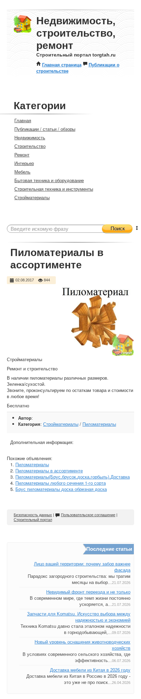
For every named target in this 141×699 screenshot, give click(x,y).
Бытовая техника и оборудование (49, 180)
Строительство (30, 146)
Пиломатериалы (99, 424)
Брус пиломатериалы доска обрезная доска (61, 489)
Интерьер (24, 163)
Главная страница (61, 64)
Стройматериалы (32, 197)
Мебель (22, 171)
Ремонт (21, 154)
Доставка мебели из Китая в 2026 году (90, 670)
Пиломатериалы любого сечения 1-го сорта (60, 483)
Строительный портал (33, 520)
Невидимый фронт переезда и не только (88, 592)
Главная (22, 120)
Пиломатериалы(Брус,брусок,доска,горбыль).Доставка (72, 476)
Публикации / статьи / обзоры (44, 129)
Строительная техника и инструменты (53, 189)
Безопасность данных (33, 515)
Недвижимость (29, 137)
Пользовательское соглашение (88, 515)
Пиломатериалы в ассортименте (49, 470)
